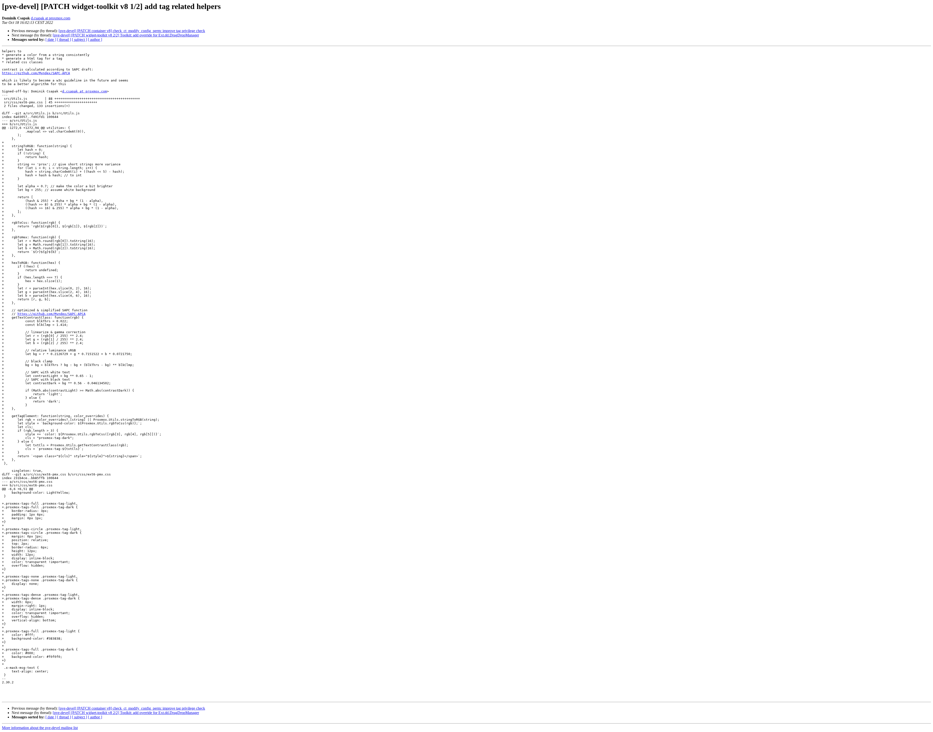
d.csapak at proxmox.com (50, 18)
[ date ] (50, 39)
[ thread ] (64, 39)
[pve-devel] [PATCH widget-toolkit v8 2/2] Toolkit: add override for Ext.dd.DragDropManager (126, 35)
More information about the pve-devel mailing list (40, 728)
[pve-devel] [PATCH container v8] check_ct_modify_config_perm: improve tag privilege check (132, 31)
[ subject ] (79, 39)
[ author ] (95, 39)
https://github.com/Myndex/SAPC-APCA (36, 73)
